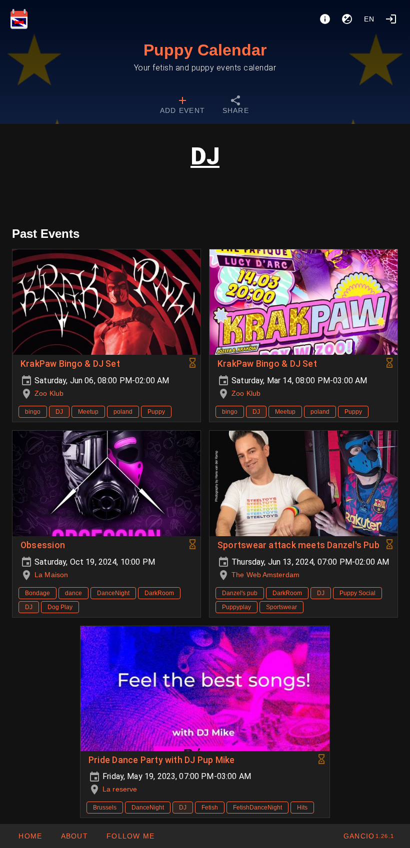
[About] (325, 19)
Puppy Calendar (205, 50)
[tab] (182, 106)
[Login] (391, 19)
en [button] (369, 19)
